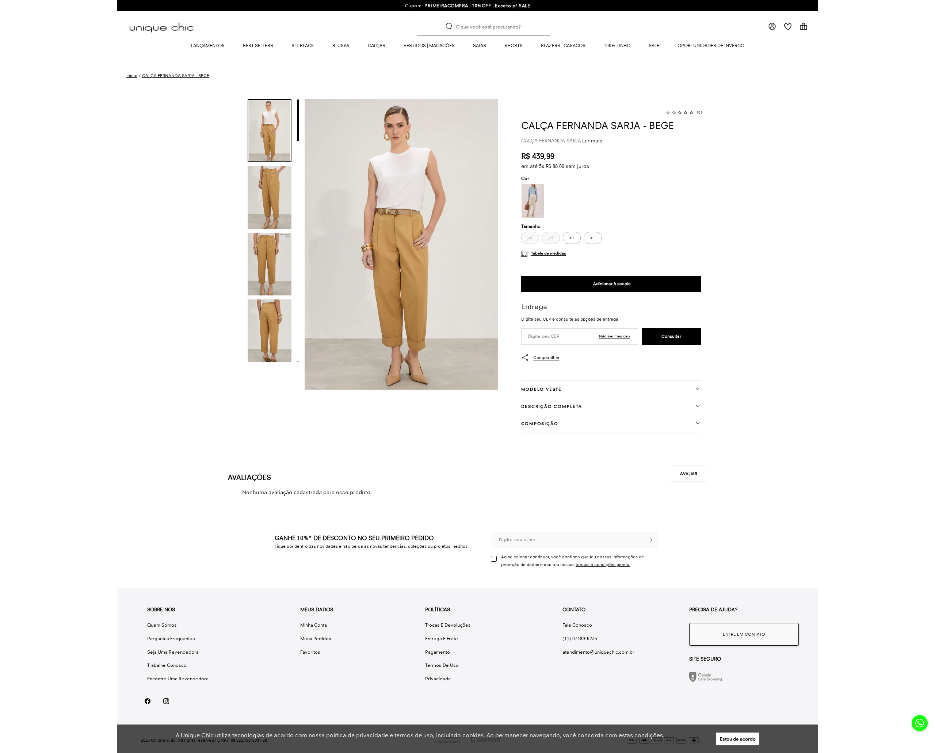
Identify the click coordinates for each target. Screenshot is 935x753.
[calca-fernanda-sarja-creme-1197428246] (532, 201)
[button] (269, 130)
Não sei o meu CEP (614, 336)
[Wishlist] (787, 26)
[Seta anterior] (234, 110)
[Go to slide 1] (298, 120)
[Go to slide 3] (298, 209)
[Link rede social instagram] (166, 701)
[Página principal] (162, 27)
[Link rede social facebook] (147, 701)
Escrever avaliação (688, 473)
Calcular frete (671, 336)
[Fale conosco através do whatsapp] (743, 634)
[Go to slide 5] (298, 297)
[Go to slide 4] (298, 253)
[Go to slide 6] (298, 341)
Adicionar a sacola (611, 284)
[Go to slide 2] (298, 165)
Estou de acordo (738, 739)
